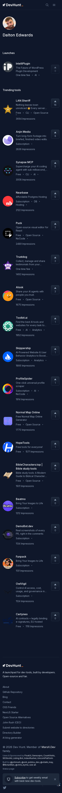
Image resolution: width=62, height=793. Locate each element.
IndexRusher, (30, 758)
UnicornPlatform (45, 758)
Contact (7, 702)
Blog (5, 697)
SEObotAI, (8, 758)
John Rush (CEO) (12, 722)
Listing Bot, (18, 758)
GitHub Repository (12, 692)
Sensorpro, (37, 755)
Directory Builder (12, 732)
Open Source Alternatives (17, 717)
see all (32, 765)
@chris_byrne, (22, 765)
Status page (8, 769)
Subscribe (20, 778)
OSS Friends (9, 707)
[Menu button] (54, 5)
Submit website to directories (18, 727)
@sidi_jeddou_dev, (30, 762)
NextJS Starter (11, 712)
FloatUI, (28, 755)
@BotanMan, (9, 765)
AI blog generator (12, 737)
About (6, 686)
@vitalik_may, (46, 762)
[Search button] (47, 5)
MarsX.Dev (48, 747)
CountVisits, (49, 755)
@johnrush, (15, 762)
